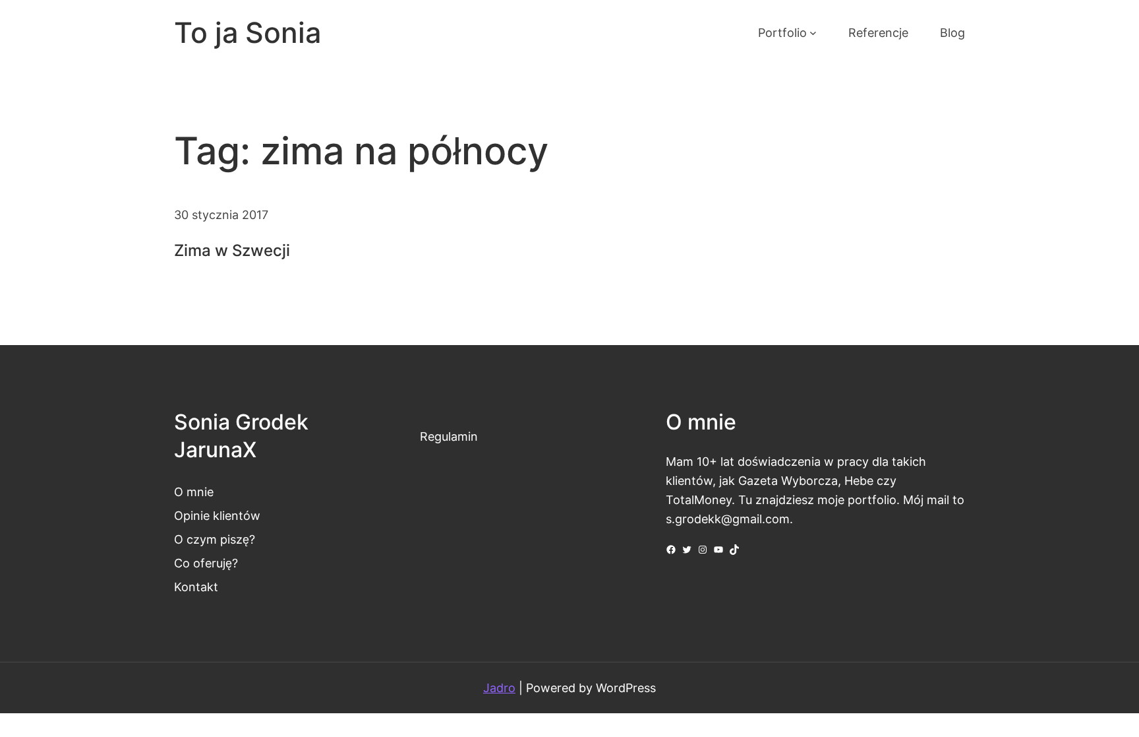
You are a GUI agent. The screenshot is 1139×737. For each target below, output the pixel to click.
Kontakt (196, 586)
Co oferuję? (206, 563)
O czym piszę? (214, 539)
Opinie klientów (217, 515)
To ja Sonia (247, 32)
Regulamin (449, 436)
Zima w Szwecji (232, 250)
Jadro (499, 687)
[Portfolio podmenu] (813, 32)
